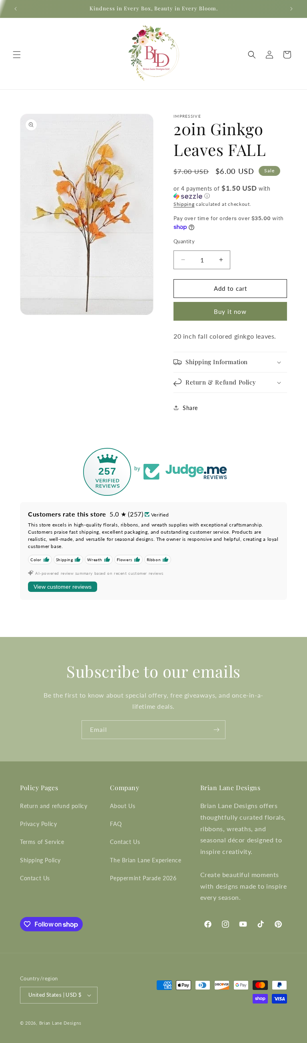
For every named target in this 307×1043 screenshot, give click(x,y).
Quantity (184, 241)
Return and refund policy (53, 805)
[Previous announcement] (15, 9)
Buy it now (230, 311)
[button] (17, 54)
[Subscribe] (216, 729)
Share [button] (190, 407)
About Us (122, 805)
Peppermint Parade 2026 (143, 878)
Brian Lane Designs (60, 1022)
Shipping (184, 204)
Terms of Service (42, 841)
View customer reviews (63, 587)
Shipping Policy (40, 860)
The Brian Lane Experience (145, 860)
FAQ (116, 823)
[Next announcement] (291, 9)
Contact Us (35, 878)
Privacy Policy (38, 823)
